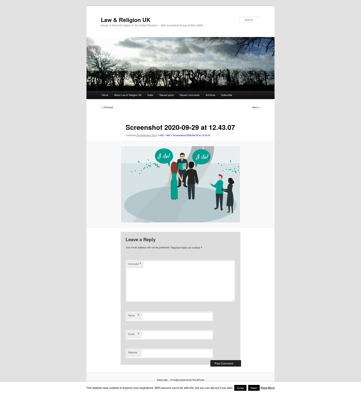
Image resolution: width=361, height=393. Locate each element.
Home (105, 95)
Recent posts (166, 95)
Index (150, 95)
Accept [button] (240, 388)
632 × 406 (165, 135)
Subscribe (226, 95)
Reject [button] (253, 388)
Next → (256, 107)
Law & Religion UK (126, 20)
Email (134, 334)
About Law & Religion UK (128, 95)
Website (132, 352)
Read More (267, 388)
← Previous (107, 107)
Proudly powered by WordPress (187, 380)
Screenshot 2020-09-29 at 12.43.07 (191, 135)
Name (134, 315)
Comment (134, 264)
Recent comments (190, 95)
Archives (210, 95)
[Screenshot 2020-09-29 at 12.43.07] (180, 184)
